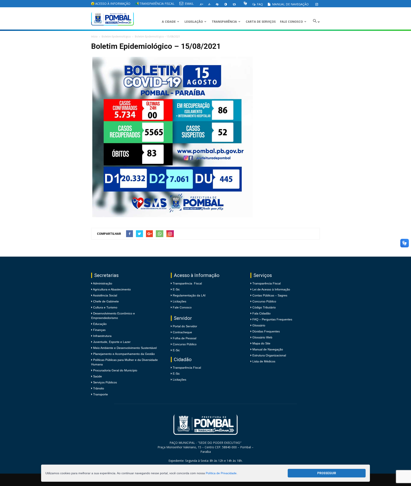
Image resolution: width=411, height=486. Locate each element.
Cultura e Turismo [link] (104, 307)
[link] (316, 4)
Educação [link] (99, 324)
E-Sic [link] (176, 289)
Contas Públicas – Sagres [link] (269, 295)
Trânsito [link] (98, 388)
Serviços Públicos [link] (104, 382)
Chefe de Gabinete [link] (105, 301)
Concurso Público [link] (185, 344)
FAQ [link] (259, 4)
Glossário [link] (258, 325)
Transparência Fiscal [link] (156, 3)
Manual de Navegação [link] (290, 4)
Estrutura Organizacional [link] (269, 355)
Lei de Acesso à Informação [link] (271, 289)
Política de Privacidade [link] (221, 473)
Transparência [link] (224, 21)
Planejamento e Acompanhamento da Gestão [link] (123, 354)
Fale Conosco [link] (291, 21)
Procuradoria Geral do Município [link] (115, 370)
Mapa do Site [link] (261, 343)
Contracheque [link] (182, 332)
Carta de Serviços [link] (261, 21)
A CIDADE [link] (169, 21)
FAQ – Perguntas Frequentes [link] (272, 319)
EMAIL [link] (189, 3)
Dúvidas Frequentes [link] (266, 331)
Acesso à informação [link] (112, 3)
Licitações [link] (179, 301)
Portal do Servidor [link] (185, 326)
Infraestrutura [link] (102, 336)
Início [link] (94, 36)
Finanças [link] (99, 330)
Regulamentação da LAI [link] (189, 295)
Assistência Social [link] (104, 295)
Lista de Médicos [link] (263, 361)
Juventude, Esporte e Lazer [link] (111, 342)
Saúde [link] (97, 376)
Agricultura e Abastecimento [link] (111, 289)
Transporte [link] (100, 394)
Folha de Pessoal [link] (184, 338)
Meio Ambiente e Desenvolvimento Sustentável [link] (124, 348)
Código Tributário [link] (264, 307)
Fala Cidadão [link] (261, 313)
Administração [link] (102, 283)
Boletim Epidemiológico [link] (116, 36)
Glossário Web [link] (262, 337)
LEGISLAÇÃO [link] (194, 21)
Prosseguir (326, 473)
